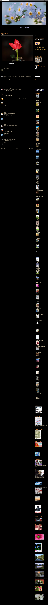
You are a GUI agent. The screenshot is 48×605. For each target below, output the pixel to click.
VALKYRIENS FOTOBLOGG (40, 314)
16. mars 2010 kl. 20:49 (8, 126)
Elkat (4, 112)
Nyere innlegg (3, 148)
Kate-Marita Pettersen (6, 68)
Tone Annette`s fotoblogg (39, 190)
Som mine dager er (38, 302)
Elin (36, 328)
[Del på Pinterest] (13, 63)
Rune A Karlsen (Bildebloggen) (8, 88)
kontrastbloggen (38, 308)
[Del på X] (11, 63)
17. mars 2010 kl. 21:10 (8, 140)
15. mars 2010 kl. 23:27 (8, 86)
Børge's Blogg (38, 220)
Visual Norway (38, 268)
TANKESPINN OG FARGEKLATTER (38, 282)
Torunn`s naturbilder (39, 320)
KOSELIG (37, 182)
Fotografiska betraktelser (39, 326)
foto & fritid (37, 155)
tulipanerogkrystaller (39, 387)
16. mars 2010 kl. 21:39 (8, 131)
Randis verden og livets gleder (40, 346)
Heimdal (37, 137)
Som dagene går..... (38, 108)
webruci (5, 117)
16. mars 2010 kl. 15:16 (8, 122)
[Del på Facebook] (12, 63)
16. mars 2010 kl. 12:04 (8, 115)
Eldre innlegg (31, 148)
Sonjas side (37, 294)
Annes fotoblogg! (38, 102)
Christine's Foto (38, 180)
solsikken (37, 94)
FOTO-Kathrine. (38, 232)
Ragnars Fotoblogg (38, 399)
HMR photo (37, 161)
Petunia (37, 276)
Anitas (37, 300)
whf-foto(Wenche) (38, 250)
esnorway (37, 364)
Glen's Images (38, 358)
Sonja (4, 92)
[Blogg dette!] (10, 63)
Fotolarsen (37, 184)
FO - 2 (4, 97)
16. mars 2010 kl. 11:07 (8, 110)
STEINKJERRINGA (38, 238)
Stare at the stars (38, 352)
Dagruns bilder (38, 402)
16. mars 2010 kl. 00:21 (8, 95)
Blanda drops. (38, 270)
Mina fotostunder (38, 131)
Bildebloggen (38, 100)
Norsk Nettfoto (38, 143)
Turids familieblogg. (39, 149)
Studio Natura (38, 398)
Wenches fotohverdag (39, 262)
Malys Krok (37, 244)
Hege (4, 124)
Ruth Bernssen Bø (6, 133)
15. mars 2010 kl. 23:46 (8, 90)
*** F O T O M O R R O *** (39, 340)
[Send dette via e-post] (9, 63)
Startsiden (17, 148)
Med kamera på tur (38, 393)
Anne (4, 142)
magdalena (37, 397)
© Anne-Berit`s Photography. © (24, 3)
